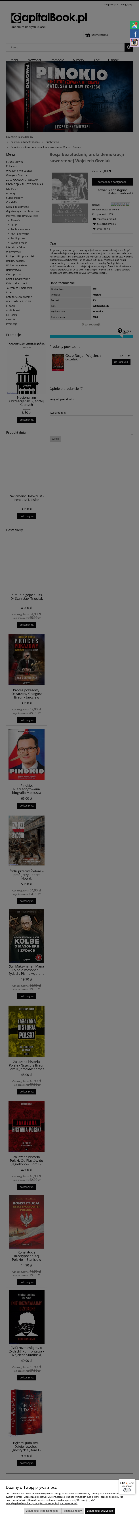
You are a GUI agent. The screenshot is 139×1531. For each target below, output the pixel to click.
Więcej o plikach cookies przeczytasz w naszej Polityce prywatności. (41, 1503)
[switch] (127, 1490)
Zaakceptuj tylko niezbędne (42, 1510)
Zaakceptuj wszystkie (100, 1510)
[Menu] (133, 1481)
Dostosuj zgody (73, 1510)
